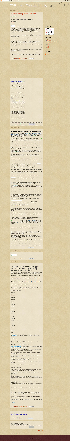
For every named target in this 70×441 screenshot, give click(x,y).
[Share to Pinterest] (33, 58)
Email (14, 402)
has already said (15, 185)
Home (24, 430)
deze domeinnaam (19, 100)
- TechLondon (19, 414)
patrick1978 (48, 54)
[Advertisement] (26, 68)
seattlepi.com (17, 151)
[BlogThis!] (30, 58)
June (48, 44)
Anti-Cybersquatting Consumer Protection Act (31, 281)
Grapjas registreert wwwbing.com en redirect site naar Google (23, 81)
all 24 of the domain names (32, 220)
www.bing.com (14, 87)
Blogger (40, 438)
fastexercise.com (33, 135)
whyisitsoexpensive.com (16, 205)
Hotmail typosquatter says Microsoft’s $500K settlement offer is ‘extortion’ (26, 131)
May (48, 46)
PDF (17, 222)
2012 (47, 39)
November (49, 40)
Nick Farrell (13, 22)
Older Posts (40, 430)
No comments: (25, 406)
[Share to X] (31, 58)
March (48, 47)
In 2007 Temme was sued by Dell (16, 346)
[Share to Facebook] (32, 58)
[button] (43, 414)
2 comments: (25, 58)
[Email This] (29, 58)
